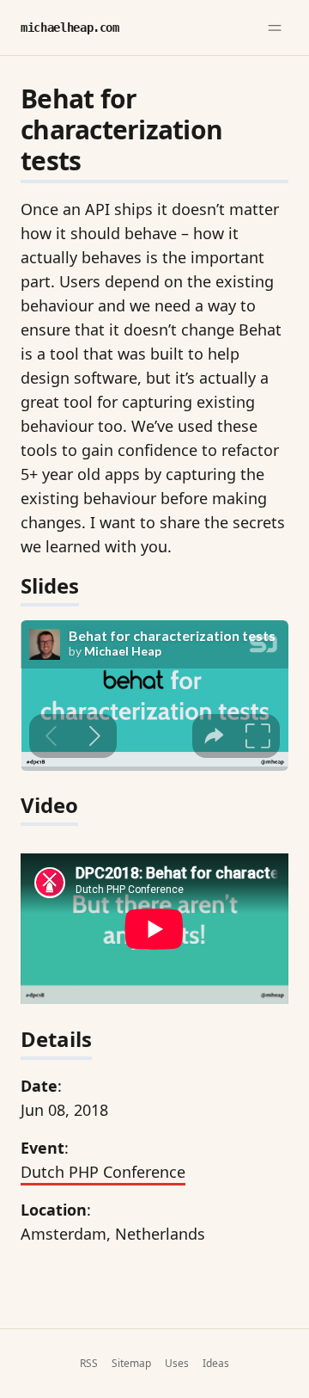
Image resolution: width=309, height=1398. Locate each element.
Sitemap (131, 1363)
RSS (89, 1363)
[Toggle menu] (274, 27)
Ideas (216, 1363)
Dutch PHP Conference (103, 1171)
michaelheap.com (70, 27)
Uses (177, 1363)
